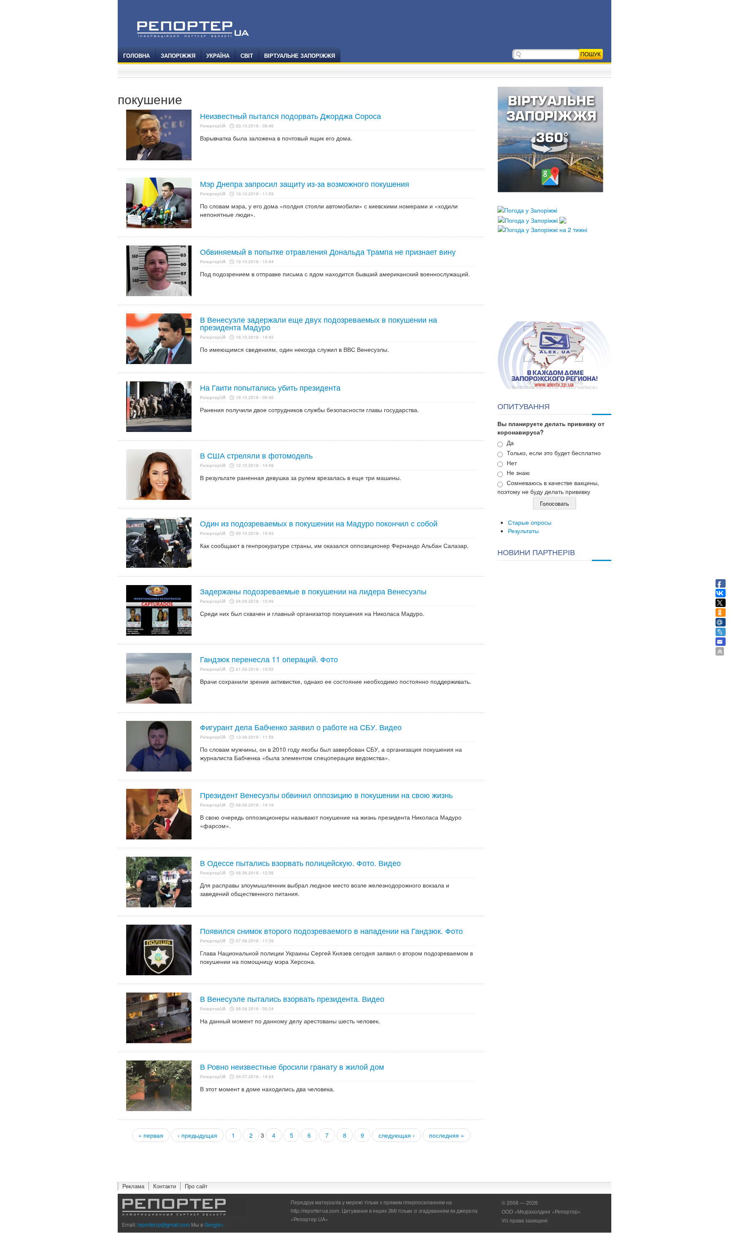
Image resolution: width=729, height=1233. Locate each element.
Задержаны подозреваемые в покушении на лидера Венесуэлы (313, 590)
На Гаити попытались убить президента (270, 387)
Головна (136, 55)
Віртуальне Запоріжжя (299, 55)
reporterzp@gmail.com (164, 1224)
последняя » (446, 1135)
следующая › (396, 1135)
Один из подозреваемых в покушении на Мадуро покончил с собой (318, 523)
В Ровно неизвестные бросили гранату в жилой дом (292, 1066)
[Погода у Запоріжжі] (527, 209)
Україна (218, 55)
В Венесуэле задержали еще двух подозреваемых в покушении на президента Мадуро (318, 323)
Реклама (133, 1186)
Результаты (523, 530)
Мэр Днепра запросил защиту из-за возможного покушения (304, 183)
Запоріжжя (178, 55)
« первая (150, 1135)
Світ (246, 55)
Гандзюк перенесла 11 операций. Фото (269, 658)
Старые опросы (529, 522)
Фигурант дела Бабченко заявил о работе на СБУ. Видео (301, 726)
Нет (512, 463)
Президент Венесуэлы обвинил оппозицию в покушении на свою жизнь (326, 794)
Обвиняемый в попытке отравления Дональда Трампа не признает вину (328, 251)
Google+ (214, 1224)
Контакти (164, 1186)
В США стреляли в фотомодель (256, 455)
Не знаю (518, 472)
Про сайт (196, 1186)
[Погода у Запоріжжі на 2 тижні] (542, 228)
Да (510, 442)
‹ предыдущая (197, 1135)
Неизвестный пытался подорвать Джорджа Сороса (290, 115)
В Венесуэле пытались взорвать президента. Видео (292, 998)
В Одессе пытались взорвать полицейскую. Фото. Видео (300, 862)
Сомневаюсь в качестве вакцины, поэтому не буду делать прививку (548, 487)
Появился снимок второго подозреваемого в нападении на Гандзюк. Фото (331, 930)
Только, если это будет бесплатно (554, 452)
